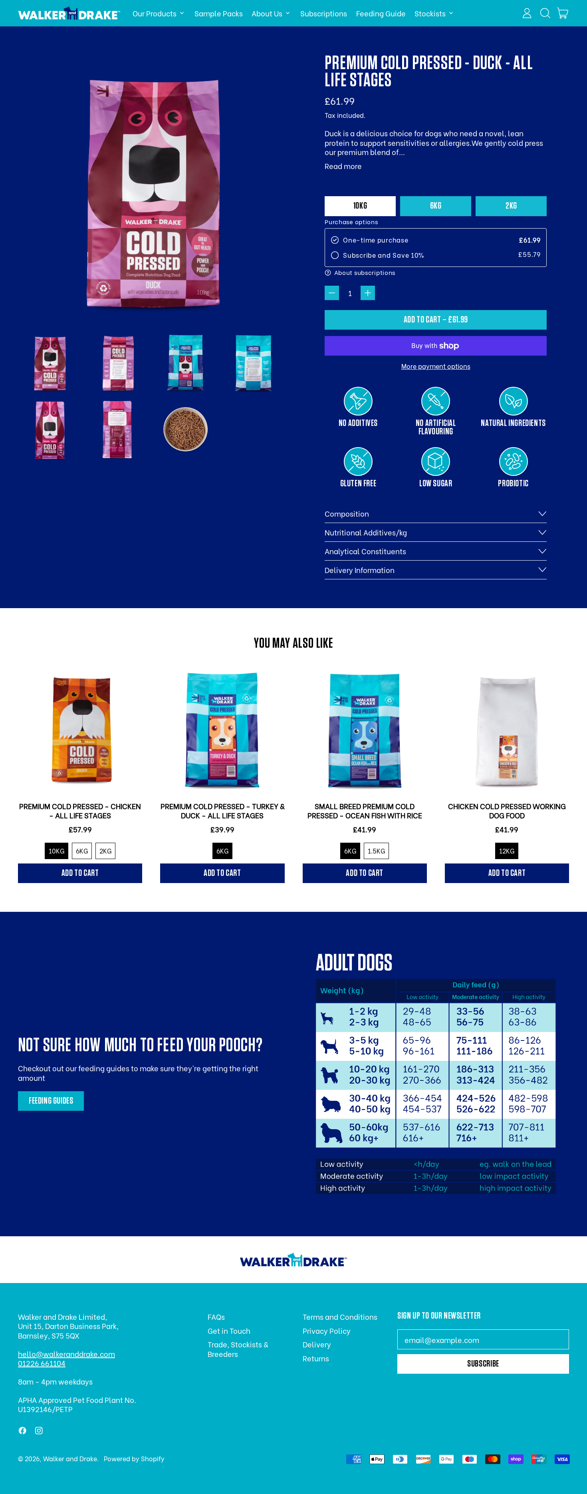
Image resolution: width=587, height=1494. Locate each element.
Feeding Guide (381, 13)
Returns (316, 1358)
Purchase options (351, 221)
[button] (545, 13)
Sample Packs (218, 13)
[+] (368, 293)
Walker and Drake (70, 1458)
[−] (332, 293)
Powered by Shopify (134, 1458)
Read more (343, 165)
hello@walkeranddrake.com (66, 1353)
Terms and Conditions (340, 1316)
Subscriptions (323, 13)
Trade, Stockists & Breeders (238, 1349)
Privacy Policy (327, 1330)
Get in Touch (229, 1330)
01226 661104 (41, 1362)
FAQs (216, 1316)
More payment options (435, 366)
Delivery (317, 1344)
